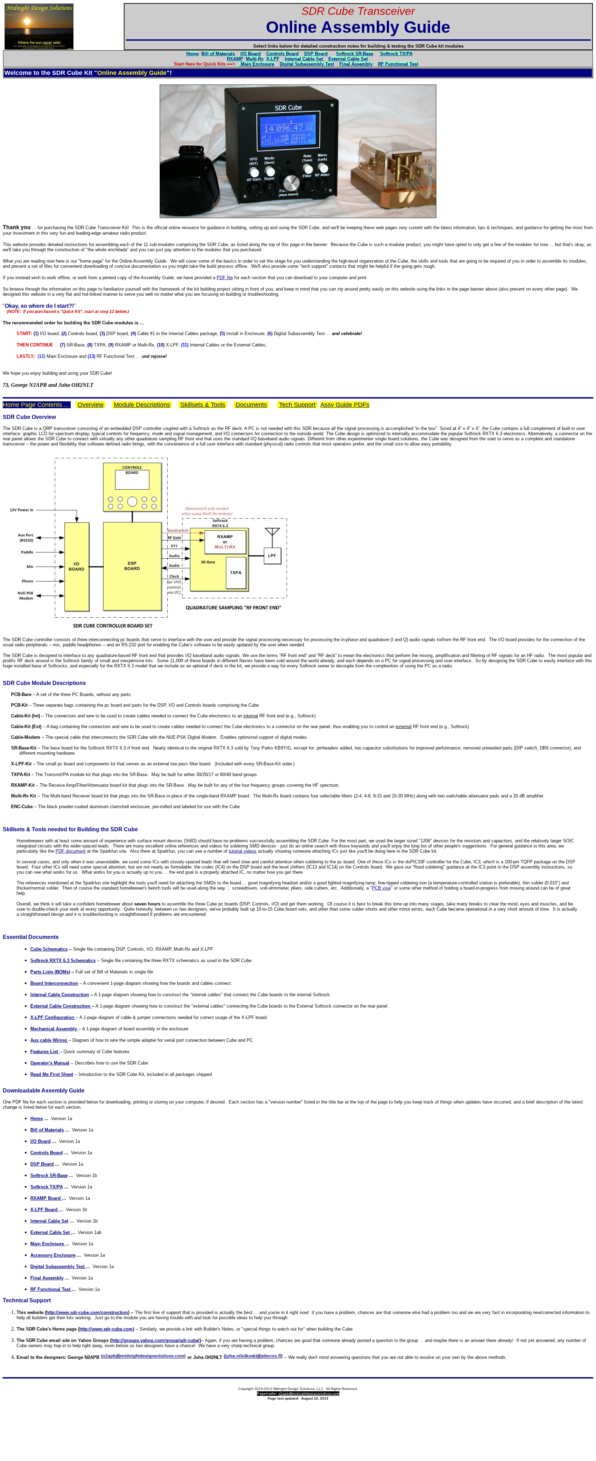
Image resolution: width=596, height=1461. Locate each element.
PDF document (71, 851)
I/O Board (250, 53)
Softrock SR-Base (354, 53)
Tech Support (297, 404)
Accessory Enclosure (53, 1255)
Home (192, 53)
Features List (44, 1051)
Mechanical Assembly (54, 1028)
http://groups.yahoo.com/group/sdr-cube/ (155, 1340)
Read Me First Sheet (51, 1074)
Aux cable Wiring (49, 1040)
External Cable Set (348, 58)
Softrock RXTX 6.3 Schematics (63, 960)
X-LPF (272, 58)
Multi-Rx (255, 58)
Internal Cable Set (49, 1221)
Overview (90, 404)
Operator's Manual (49, 1063)
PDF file (225, 277)
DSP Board (316, 53)
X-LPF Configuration (53, 1017)
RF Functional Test (398, 64)
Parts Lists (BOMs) (50, 971)
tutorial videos (243, 851)
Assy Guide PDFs (344, 404)
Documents (251, 404)
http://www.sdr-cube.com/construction (87, 1312)
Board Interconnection (54, 983)
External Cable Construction (61, 1006)
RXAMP (235, 58)
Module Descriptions (142, 404)
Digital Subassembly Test (307, 64)
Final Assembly (355, 64)
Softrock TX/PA (46, 1186)
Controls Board (282, 53)
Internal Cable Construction (59, 994)
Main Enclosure (256, 64)
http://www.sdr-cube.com (106, 1329)
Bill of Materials (218, 53)
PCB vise (381, 888)
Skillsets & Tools (202, 404)
